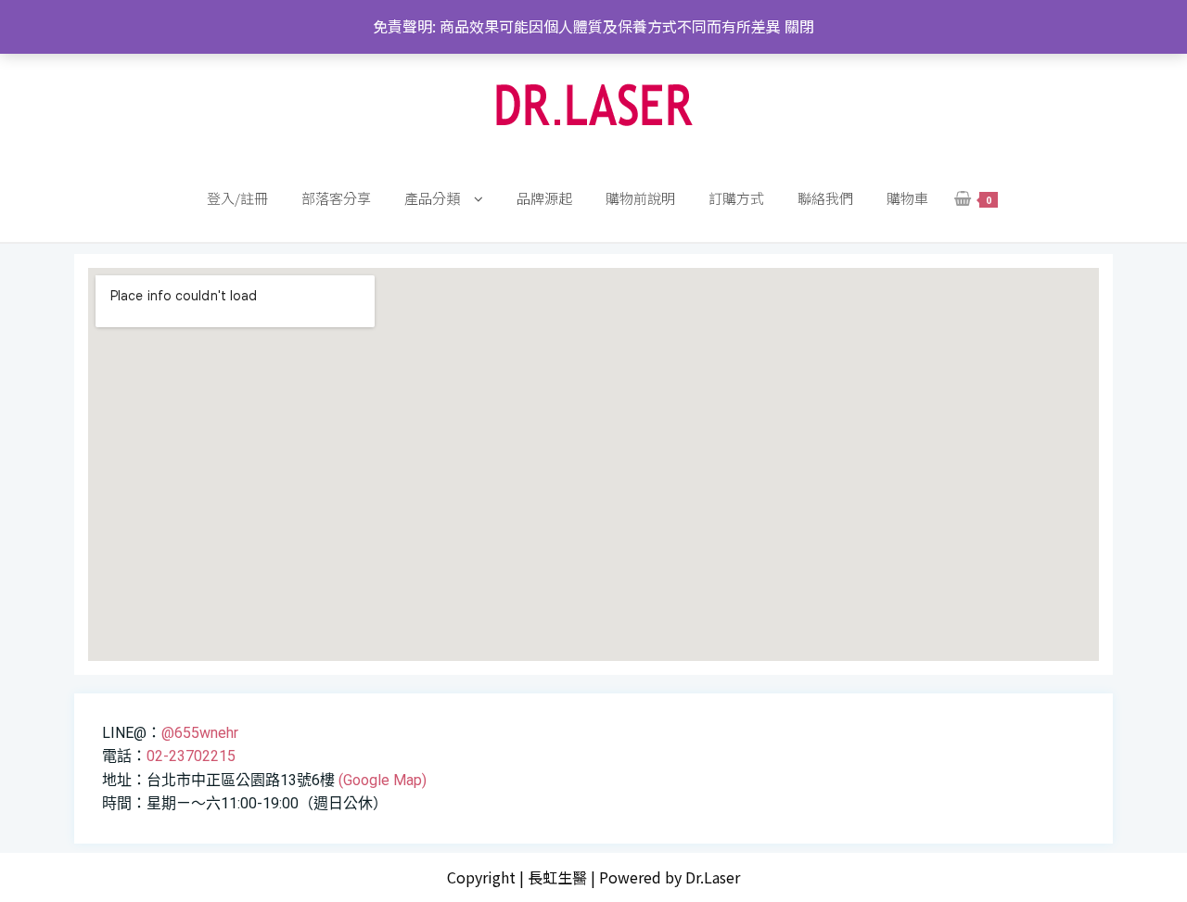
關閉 (799, 26)
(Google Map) (382, 780)
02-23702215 (191, 756)
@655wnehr (199, 733)
